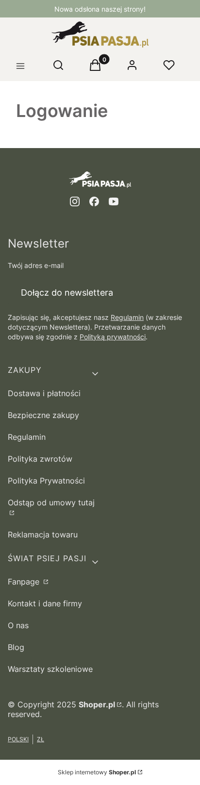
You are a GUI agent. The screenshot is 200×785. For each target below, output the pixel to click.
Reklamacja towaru (43, 534)
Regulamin (127, 317)
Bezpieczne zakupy (43, 415)
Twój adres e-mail (36, 265)
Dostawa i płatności (44, 393)
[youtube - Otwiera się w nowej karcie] (113, 201)
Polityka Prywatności (46, 480)
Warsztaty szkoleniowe (50, 669)
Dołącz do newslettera (67, 292)
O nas (18, 625)
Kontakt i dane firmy (45, 603)
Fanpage (25, 581)
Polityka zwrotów (40, 459)
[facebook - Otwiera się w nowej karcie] (94, 201)
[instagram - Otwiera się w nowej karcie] (75, 201)
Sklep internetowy (97, 772)
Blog (16, 647)
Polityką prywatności (113, 337)
